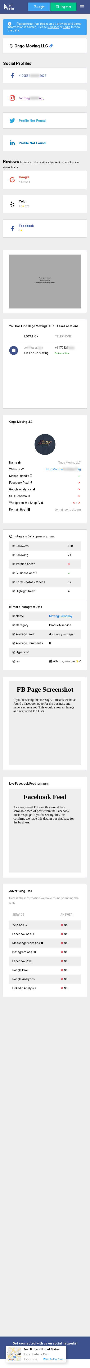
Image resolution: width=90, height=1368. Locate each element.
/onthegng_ (31, 98)
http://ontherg (63, 469)
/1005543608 (32, 75)
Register (65, 7)
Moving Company (60, 616)
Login (41, 7)
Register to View (62, 353)
